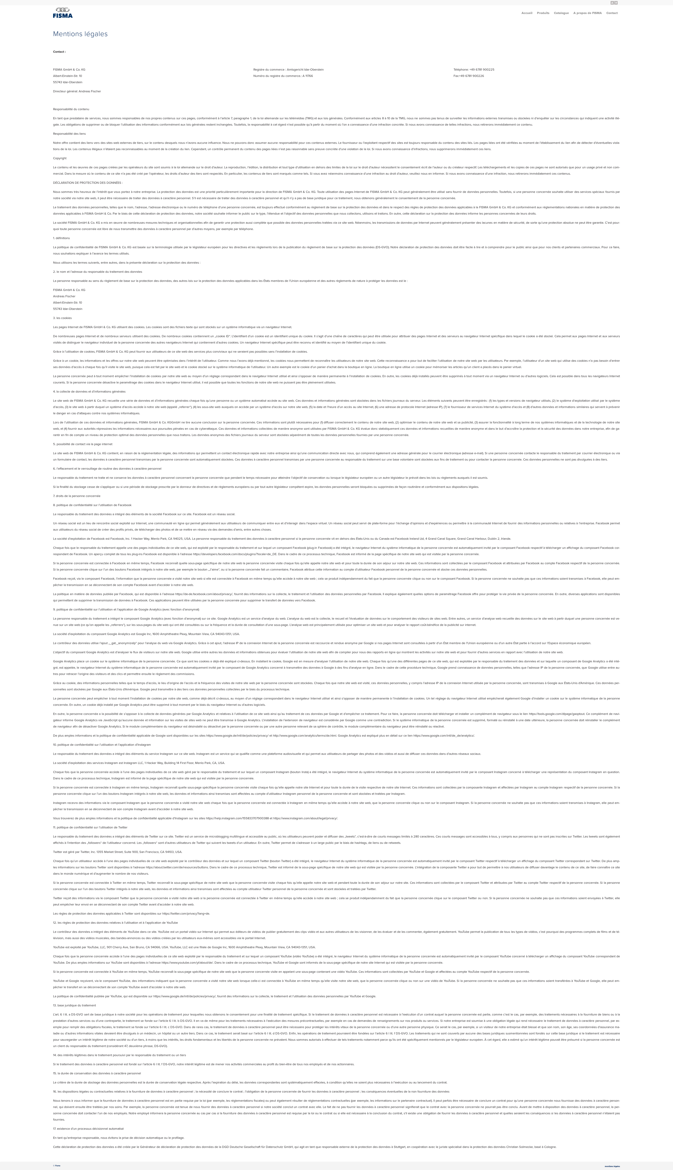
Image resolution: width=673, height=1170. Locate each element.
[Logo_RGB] (63, 14)
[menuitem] (613, 3)
